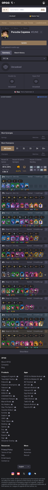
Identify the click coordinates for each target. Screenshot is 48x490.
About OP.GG (6, 362)
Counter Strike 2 (7, 410)
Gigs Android (28, 393)
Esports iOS (28, 407)
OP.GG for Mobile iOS (31, 379)
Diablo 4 (4, 416)
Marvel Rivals (6, 402)
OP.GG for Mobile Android (33, 376)
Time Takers (6, 421)
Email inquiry (6, 458)
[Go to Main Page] (6, 3)
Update (24, 43)
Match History (19, 53)
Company (5, 365)
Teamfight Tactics (8, 379)
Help (3, 455)
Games (4, 427)
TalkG (3, 432)
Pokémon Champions (9, 385)
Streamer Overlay (7, 441)
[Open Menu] (43, 2)
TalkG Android (29, 399)
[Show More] (12, 2)
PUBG (3, 390)
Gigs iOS (27, 396)
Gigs (3, 438)
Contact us (5, 461)
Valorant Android (30, 388)
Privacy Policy (6, 450)
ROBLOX (4, 393)
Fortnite (4, 413)
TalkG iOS (27, 402)
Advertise (27, 452)
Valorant (4, 388)
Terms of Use (6, 452)
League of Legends (8, 376)
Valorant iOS (28, 390)
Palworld (4, 382)
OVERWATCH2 (6, 396)
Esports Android (30, 404)
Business (27, 450)
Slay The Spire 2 (7, 407)
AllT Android (28, 382)
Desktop (4, 424)
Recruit (26, 455)
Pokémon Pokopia (8, 399)
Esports (4, 435)
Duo (2, 430)
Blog (3, 367)
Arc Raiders (5, 404)
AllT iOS (27, 385)
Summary (6, 53)
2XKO (3, 418)
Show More (24, 352)
